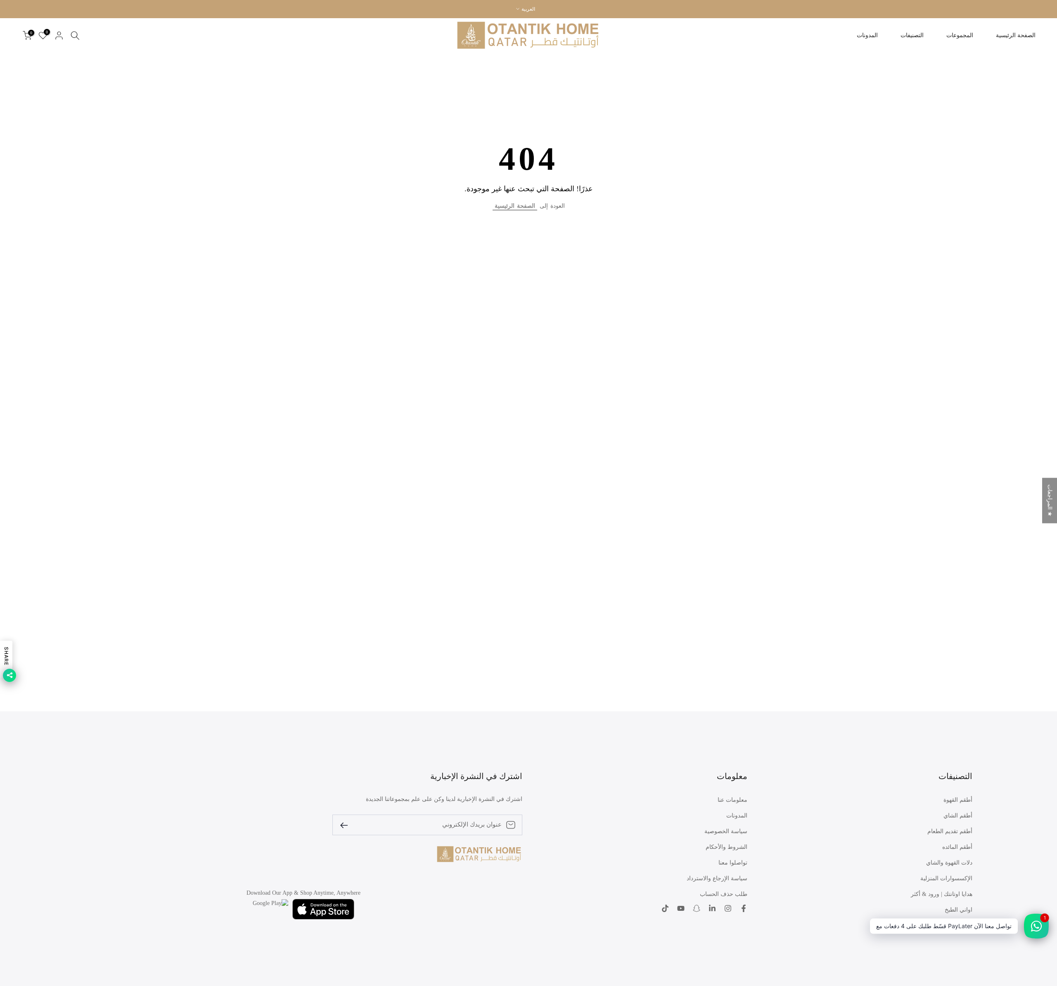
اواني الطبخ (958, 910)
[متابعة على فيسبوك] (743, 909)
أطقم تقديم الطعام (949, 831)
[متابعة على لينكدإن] (712, 909)
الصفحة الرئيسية (1016, 35)
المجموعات (959, 35)
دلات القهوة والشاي (949, 863)
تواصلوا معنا (732, 863)
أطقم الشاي (957, 816)
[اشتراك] (347, 824)
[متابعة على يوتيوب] (681, 909)
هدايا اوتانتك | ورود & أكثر (941, 894)
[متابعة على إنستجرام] (728, 909)
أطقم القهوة (957, 800)
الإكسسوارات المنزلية (946, 878)
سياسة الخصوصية (725, 831)
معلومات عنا (732, 800)
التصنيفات (912, 35)
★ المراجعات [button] (1050, 500)
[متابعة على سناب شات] (696, 909)
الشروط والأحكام (726, 847)
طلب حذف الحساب (723, 894)
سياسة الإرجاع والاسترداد (717, 878)
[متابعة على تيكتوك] (665, 909)
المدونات (867, 35)
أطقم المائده (957, 847)
